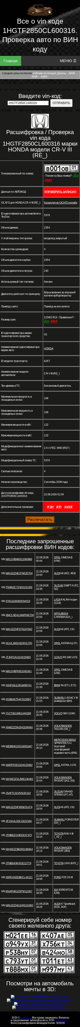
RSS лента (61, 1020)
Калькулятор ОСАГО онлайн (60, 202)
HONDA (48, 348)
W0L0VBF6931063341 (19, 671)
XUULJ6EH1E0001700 (19, 643)
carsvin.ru (25, 1017)
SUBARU (59, 697)
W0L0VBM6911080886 (19, 559)
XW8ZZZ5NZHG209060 (19, 727)
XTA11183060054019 (18, 601)
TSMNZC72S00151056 (19, 587)
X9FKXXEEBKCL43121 (19, 877)
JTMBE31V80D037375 (19, 835)
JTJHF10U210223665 (18, 657)
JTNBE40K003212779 (18, 863)
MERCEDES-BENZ (65, 739)
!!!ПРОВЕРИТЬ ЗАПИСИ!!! (60, 191)
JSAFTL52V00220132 (18, 793)
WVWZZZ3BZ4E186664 (19, 849)
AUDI (57, 573)
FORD (57, 877)
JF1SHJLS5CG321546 (19, 821)
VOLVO (58, 713)
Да (76, 175)
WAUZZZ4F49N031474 (19, 807)
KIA (56, 889)
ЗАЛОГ (68, 506)
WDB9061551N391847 (19, 746)
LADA (57, 599)
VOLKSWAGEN (63, 725)
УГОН (50, 506)
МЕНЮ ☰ (68, 61)
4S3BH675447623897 (18, 699)
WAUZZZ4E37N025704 (19, 573)
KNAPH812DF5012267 (19, 891)
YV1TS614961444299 (18, 713)
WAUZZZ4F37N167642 (19, 629)
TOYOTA (59, 833)
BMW (57, 685)
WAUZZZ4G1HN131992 (19, 905)
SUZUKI (58, 585)
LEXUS (58, 657)
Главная (11, 61)
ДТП (59, 506)
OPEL (57, 557)
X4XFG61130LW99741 (19, 685)
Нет (48, 180)
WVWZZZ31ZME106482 (19, 779)
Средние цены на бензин (17, 73)
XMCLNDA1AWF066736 (20, 615)
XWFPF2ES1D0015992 (19, 765)
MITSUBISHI (61, 613)
